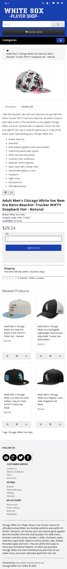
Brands (10, 486)
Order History (13, 507)
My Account (12, 504)
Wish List (11, 510)
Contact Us (12, 468)
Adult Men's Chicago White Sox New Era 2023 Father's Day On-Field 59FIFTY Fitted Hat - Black (16, 401)
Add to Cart (33, 247)
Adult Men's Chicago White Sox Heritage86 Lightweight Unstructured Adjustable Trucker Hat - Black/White (50, 333)
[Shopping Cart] (58, 3)
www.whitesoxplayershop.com (29, 562)
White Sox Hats (17, 214)
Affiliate (10, 492)
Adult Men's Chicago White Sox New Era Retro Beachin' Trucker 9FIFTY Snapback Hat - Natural (30, 55)
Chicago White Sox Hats (20, 432)
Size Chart (11, 478)
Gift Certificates (14, 489)
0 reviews (22, 278)
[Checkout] (62, 3)
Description (10, 106)
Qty (7, 233)
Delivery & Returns (15, 471)
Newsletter (12, 514)
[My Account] (48, 3)
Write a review (36, 278)
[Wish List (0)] (53, 3)
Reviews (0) (27, 106)
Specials (11, 496)
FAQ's (9, 474)
